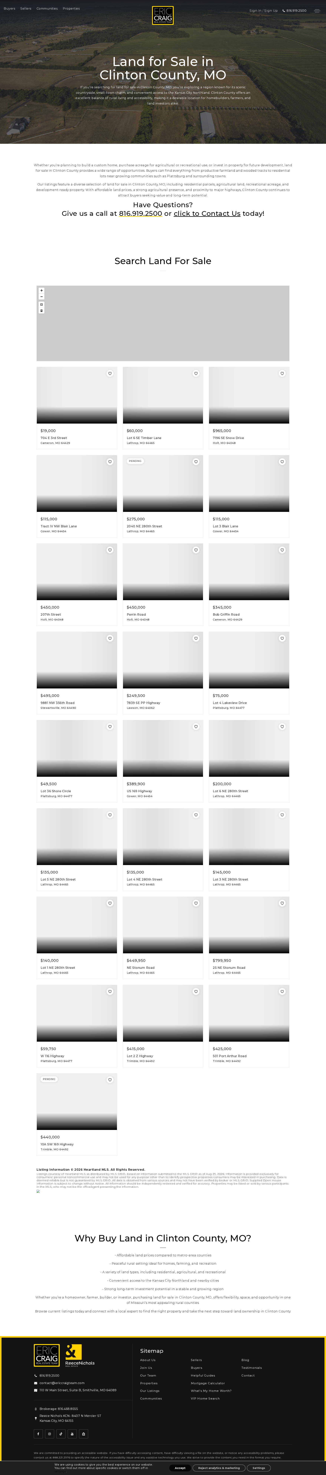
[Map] (163, 323)
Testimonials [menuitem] (251, 1368)
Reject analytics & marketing (219, 1468)
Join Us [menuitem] (146, 1368)
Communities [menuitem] (47, 8)
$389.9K (120, 329)
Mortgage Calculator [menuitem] (208, 1383)
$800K (199, 337)
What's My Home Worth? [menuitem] (211, 1391)
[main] (163, 668)
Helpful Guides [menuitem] (203, 1375)
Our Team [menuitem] (148, 1375)
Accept (180, 1468)
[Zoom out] (41, 297)
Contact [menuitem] (247, 1375)
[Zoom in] (41, 291)
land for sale (117, 184)
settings (60, 1471)
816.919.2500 (140, 213)
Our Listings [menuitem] (149, 1391)
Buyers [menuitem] (9, 8)
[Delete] (41, 311)
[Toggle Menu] (317, 10)
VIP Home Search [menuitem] (205, 1398)
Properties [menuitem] (71, 8)
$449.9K (200, 333)
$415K (115, 358)
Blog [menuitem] (245, 1360)
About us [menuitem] (148, 1360)
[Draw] (41, 304)
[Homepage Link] (163, 15)
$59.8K (144, 333)
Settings (259, 1468)
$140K (172, 321)
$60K (175, 357)
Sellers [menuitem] (25, 8)
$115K (110, 332)
